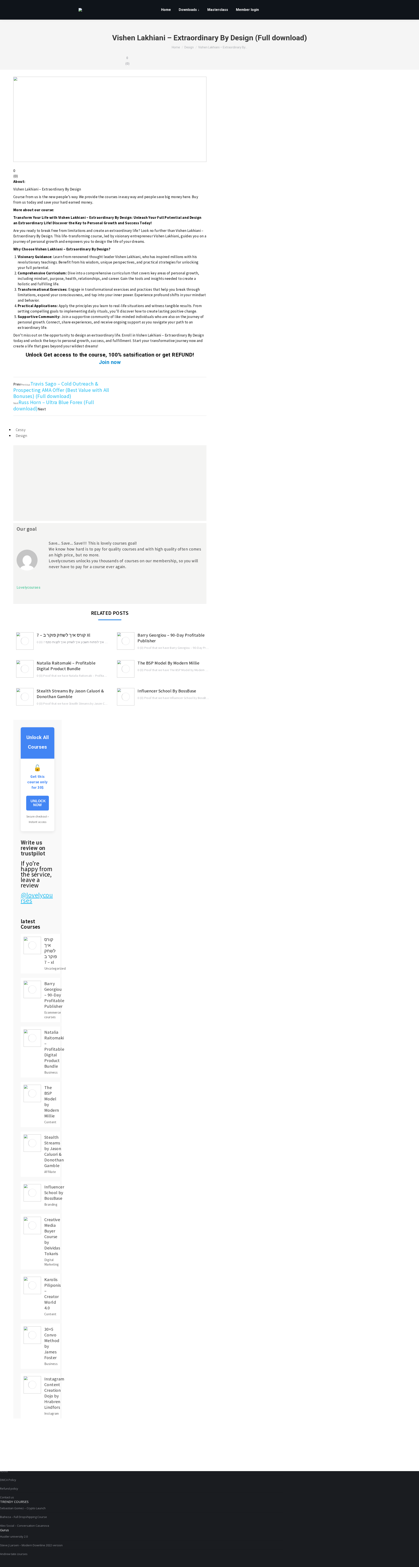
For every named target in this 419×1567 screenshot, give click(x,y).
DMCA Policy (8, 1480)
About (4, 1471)
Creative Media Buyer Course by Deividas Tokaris (52, 1236)
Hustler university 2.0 (14, 1536)
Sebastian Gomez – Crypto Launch (23, 1508)
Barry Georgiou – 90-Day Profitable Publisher (171, 637)
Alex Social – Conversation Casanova (24, 1526)
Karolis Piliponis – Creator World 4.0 (52, 1293)
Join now (110, 362)
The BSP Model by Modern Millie (168, 663)
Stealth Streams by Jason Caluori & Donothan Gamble (70, 693)
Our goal (27, 528)
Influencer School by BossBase (166, 690)
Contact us (7, 1497)
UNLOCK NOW (38, 803)
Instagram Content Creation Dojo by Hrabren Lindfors (54, 1393)
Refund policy (9, 1489)
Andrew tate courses (13, 1554)
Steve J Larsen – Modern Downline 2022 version (31, 1545)
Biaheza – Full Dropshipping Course (23, 1517)
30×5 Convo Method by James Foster (51, 1343)
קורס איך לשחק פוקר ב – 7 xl (64, 635)
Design (21, 435)
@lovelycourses (37, 897)
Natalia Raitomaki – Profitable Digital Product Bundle (66, 665)
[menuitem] (166, 10)
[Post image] (25, 641)
